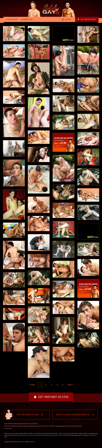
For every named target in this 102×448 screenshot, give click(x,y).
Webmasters (32, 426)
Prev (32, 384)
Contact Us (40, 426)
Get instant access (88, 19)
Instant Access (27, 424)
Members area (28, 19)
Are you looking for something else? (73, 415)
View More (35, 424)
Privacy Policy (8, 428)
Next (70, 384)
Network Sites (13, 19)
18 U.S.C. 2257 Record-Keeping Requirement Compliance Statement (63, 426)
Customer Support (23, 426)
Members (11, 424)
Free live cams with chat (28, 415)
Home (6, 424)
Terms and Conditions (10, 426)
